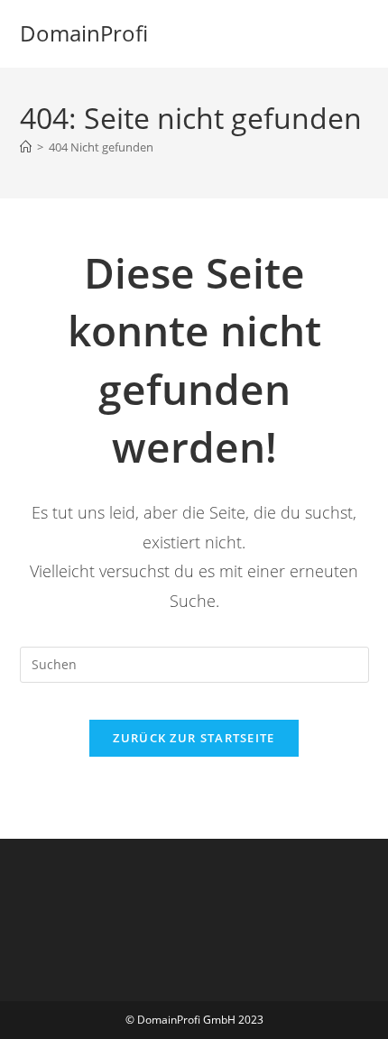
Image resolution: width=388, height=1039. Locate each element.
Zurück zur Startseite (193, 738)
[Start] (26, 147)
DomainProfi (84, 33)
